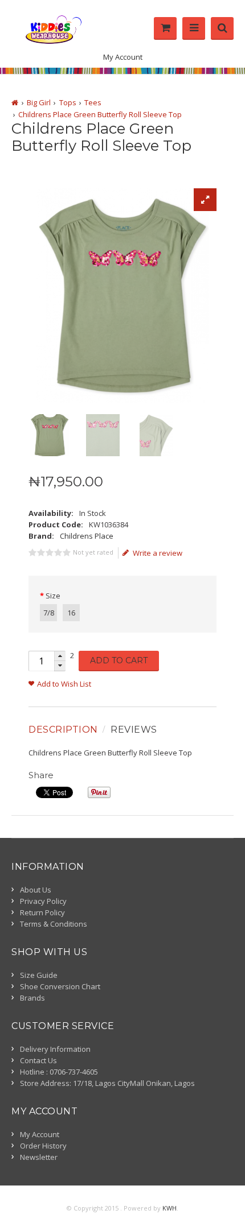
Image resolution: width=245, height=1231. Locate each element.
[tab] (64, 730)
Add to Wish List (64, 684)
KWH (169, 1208)
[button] (60, 656)
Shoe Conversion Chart (60, 986)
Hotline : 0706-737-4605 (59, 1072)
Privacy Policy (43, 901)
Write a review (157, 553)
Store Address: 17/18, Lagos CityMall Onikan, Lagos (107, 1083)
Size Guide (39, 975)
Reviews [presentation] (134, 729)
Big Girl (39, 102)
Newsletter (39, 1157)
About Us (35, 890)
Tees (92, 102)
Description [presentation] (63, 729)
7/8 (48, 613)
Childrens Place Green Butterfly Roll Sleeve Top (100, 114)
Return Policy (42, 912)
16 (71, 613)
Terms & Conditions (53, 924)
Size (53, 595)
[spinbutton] (41, 661)
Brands (32, 998)
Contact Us (38, 1060)
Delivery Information (55, 1049)
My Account (122, 57)
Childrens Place (86, 536)
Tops (67, 102)
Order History (43, 1146)
